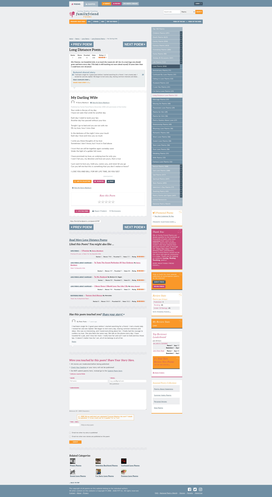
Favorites (100, 181)
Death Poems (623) (160, 37)
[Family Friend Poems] (84, 14)
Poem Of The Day (179, 21)
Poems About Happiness (163, 389)
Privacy (86, 493)
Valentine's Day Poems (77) (163, 187)
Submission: (74, 388)
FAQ (89, 21)
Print (112, 181)
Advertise (198, 493)
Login (155, 325)
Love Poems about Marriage (81, 263)
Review (117, 3)
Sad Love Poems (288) (161, 171)
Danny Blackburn (97, 251)
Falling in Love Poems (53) (163, 79)
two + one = (74, 422)
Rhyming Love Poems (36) (163, 129)
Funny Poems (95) (160, 54)
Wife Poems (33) (159, 158)
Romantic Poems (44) (161, 133)
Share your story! (112, 314)
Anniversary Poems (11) (162, 70)
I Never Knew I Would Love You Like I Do (111, 286)
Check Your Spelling (78, 367)
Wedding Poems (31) (161, 153)
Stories (95, 21)
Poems (77, 4)
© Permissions (115, 211)
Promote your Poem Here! (163, 222)
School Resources (160, 200)
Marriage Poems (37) (161, 99)
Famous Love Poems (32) (162, 162)
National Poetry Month (161, 204)
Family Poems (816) (160, 41)
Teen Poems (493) (160, 183)
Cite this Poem (82, 211)
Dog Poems (158, 408)
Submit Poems (159, 282)
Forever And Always (94, 295)
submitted (156, 241)
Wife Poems (75, 251)
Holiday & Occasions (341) (163, 58)
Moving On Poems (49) (162, 104)
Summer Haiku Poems (162, 395)
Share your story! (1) (81, 82)
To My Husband (100, 277)
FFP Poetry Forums (130, 3)
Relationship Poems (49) (162, 124)
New (102, 21)
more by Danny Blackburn (101, 102)
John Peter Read (158, 351)
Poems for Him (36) (160, 116)
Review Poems (159, 286)
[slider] (102, 57)
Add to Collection (83, 181)
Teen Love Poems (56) (161, 145)
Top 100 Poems (112, 21)
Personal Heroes (160, 402)
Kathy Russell (135, 286)
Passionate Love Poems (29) (164, 108)
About (79, 493)
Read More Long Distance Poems (88, 240)
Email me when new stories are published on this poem (91, 436)
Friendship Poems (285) (162, 50)
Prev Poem (82, 44)
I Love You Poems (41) (161, 87)
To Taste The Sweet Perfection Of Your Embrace (114, 263)
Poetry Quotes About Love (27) (165, 120)
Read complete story (81, 80)
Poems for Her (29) (160, 112)
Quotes (91, 4)
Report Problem (100, 211)
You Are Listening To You (164, 216)
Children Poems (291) (161, 33)
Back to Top (75, 482)
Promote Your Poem (78, 21)
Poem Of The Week (194, 21)
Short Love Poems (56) (162, 137)
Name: (72, 378)
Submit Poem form (115, 371)
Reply (74, 342)
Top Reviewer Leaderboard (160, 335)
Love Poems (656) (160, 66)
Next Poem (134, 44)
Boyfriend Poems (77, 295)
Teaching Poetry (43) (161, 191)
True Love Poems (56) (161, 149)
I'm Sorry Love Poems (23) (163, 91)
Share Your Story (162, 249)
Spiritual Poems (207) (161, 179)
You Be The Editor (161, 365)
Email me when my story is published (84, 432)
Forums (190, 493)
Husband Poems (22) (161, 83)
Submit (107, 3)
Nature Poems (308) (160, 166)
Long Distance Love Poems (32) (165, 95)
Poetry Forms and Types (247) (164, 196)
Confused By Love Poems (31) (164, 75)
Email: (113, 378)
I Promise (85, 251)
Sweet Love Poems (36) (162, 141)
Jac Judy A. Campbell (160, 343)
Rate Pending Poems (161, 312)
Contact (72, 493)
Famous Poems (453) (161, 46)
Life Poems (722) (159, 62)
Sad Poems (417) (159, 175)
